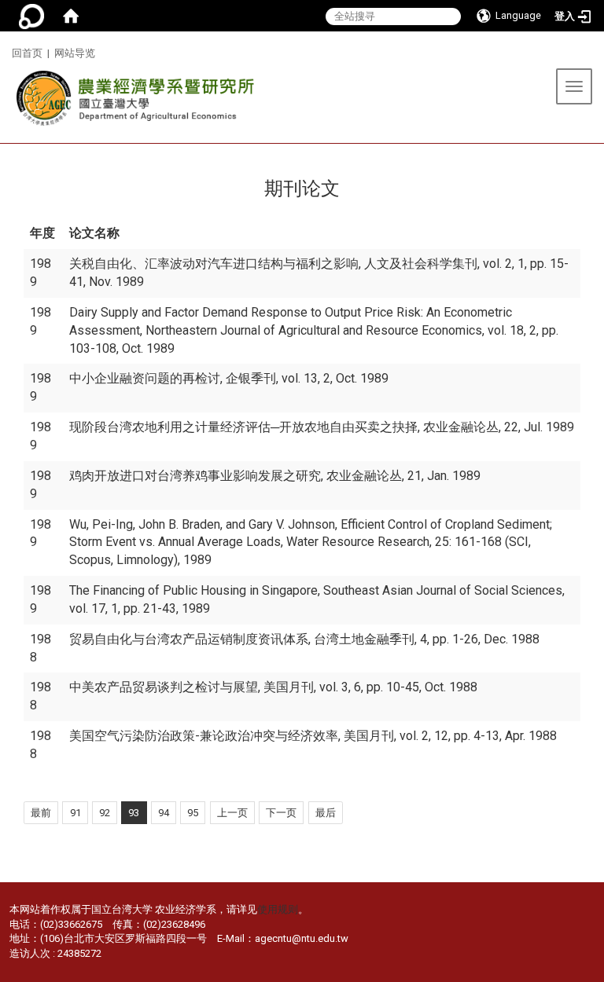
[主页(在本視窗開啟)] (131, 102)
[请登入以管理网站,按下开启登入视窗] (31, 15)
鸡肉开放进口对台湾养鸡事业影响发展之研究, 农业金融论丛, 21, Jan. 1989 (275, 475)
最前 (41, 813)
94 (163, 813)
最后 (325, 813)
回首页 (27, 53)
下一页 (281, 813)
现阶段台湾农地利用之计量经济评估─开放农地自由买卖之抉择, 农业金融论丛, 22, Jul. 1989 (321, 427)
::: (5, 51)
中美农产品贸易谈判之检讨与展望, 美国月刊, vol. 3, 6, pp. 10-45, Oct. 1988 (273, 687)
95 (192, 813)
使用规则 (277, 909)
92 (104, 813)
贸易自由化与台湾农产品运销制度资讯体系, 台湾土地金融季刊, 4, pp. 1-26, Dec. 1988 (304, 639)
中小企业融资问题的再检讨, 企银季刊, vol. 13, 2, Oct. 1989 (229, 378)
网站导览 (74, 53)
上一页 (232, 813)
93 (133, 813)
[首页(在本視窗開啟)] (70, 15)
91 (75, 813)
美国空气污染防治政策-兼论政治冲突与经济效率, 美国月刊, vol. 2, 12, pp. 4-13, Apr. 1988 (313, 735)
